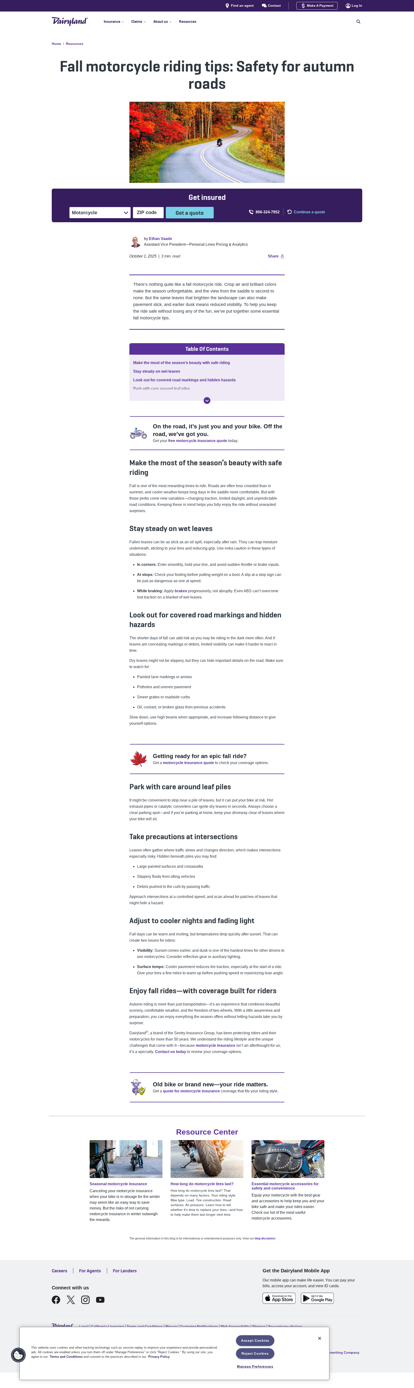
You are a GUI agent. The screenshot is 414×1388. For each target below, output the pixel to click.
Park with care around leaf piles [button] (161, 389)
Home (56, 44)
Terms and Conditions (66, 1356)
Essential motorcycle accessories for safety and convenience (285, 1186)
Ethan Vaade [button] (160, 239)
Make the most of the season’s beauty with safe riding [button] (181, 363)
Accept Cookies (255, 1340)
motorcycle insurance (215, 1045)
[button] (117, 21)
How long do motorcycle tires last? (202, 1184)
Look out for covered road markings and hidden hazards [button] (184, 380)
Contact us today (170, 1052)
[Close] (319, 1338)
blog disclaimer (265, 1238)
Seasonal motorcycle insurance (118, 1184)
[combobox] (72, 212)
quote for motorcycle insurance (191, 1091)
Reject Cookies (255, 1353)
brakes (181, 591)
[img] (207, 400)
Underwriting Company (340, 1352)
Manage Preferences (255, 1366)
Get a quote (190, 212)
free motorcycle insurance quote (197, 441)
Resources (74, 44)
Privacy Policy (159, 1356)
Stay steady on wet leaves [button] (156, 371)
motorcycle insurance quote (188, 763)
